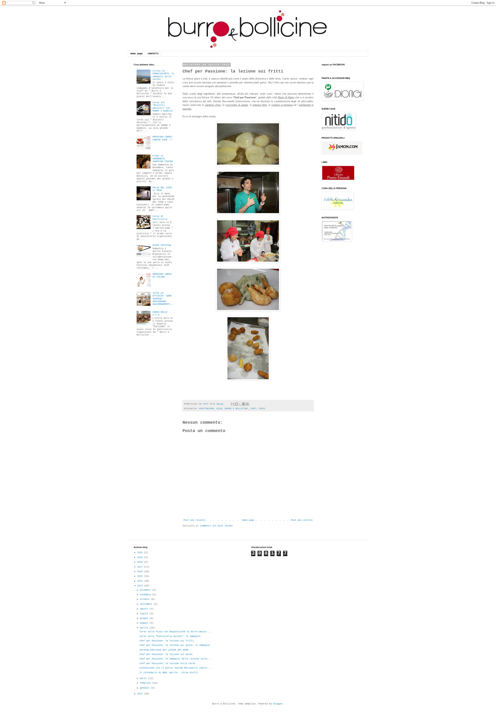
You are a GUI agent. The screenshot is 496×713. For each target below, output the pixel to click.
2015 (140, 576)
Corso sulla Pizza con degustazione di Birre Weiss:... (175, 631)
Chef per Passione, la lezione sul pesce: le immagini (175, 645)
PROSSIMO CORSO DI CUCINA (161, 275)
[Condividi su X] (240, 404)
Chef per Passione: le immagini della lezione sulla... (175, 659)
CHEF (253, 408)
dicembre (146, 590)
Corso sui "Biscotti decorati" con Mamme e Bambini (162, 106)
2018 (140, 562)
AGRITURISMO (206, 408)
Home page (136, 53)
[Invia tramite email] (233, 404)
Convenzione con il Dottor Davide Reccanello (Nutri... (175, 668)
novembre (146, 594)
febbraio (146, 683)
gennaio (145, 688)
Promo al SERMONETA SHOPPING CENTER (162, 159)
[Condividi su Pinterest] (247, 404)
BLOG (219, 408)
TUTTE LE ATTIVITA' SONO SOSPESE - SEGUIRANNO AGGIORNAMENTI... (163, 299)
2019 (140, 557)
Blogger (278, 704)
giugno (144, 618)
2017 (140, 567)
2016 (140, 571)
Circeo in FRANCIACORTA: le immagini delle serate (163, 75)
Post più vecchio (302, 520)
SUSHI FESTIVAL (161, 245)
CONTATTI (153, 53)
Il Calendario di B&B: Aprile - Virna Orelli (169, 672)
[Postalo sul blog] (236, 404)
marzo (144, 678)
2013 (140, 585)
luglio (144, 613)
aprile (144, 628)
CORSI (262, 408)
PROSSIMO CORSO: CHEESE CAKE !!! (162, 138)
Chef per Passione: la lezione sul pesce (166, 654)
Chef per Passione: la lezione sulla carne (167, 663)
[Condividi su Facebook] (244, 404)
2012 (140, 693)
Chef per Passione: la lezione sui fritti (167, 641)
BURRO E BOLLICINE (236, 408)
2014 (140, 581)
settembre (146, 604)
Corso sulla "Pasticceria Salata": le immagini (170, 636)
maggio (144, 623)
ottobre (145, 599)
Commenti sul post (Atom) (216, 526)
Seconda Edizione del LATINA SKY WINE (164, 650)
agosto (144, 609)
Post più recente (194, 520)
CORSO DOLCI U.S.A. (159, 313)
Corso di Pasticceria (159, 217)
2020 (140, 552)
